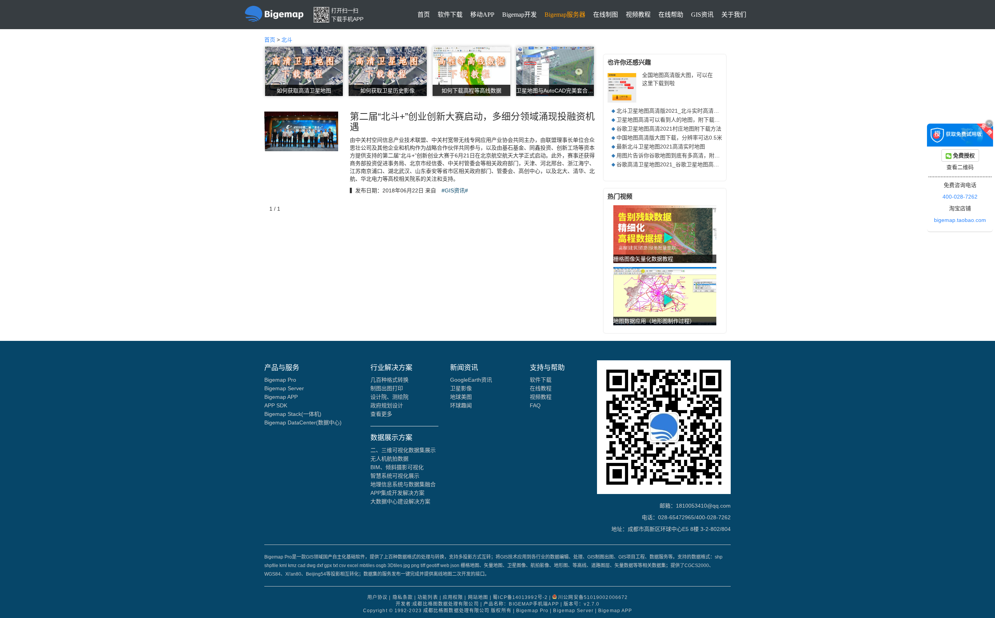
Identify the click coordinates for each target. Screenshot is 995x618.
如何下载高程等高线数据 (471, 90)
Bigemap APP (281, 397)
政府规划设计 (386, 405)
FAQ (535, 405)
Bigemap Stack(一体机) (292, 414)
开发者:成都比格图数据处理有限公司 (437, 604)
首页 (423, 14)
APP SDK (275, 405)
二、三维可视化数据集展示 (403, 450)
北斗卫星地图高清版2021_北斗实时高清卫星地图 (675, 111)
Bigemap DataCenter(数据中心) (303, 422)
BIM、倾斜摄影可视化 (397, 467)
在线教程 (541, 388)
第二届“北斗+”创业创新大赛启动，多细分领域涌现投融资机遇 (472, 121)
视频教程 (638, 14)
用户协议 (377, 597)
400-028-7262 (960, 197)
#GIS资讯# (455, 190)
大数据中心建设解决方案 (400, 501)
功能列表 (427, 597)
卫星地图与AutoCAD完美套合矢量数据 (555, 90)
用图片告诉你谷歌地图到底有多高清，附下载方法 (676, 155)
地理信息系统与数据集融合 (403, 484)
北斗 (286, 40)
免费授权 (963, 155)
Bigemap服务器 (565, 14)
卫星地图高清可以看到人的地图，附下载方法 (670, 120)
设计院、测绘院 (389, 397)
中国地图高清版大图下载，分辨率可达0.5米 (669, 137)
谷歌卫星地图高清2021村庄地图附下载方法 (668, 129)
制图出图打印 (386, 388)
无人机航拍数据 (389, 459)
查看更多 (381, 414)
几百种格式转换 (389, 380)
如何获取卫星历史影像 (387, 90)
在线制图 (605, 14)
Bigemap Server (284, 388)
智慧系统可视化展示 (394, 476)
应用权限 (453, 597)
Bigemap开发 (519, 14)
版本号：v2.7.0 (581, 604)
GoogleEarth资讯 (471, 380)
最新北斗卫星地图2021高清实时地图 (660, 146)
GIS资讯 (702, 14)
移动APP (482, 14)
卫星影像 (461, 388)
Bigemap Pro (280, 380)
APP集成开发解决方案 (397, 493)
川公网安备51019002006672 (593, 597)
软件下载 (450, 14)
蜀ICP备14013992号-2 (520, 597)
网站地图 (478, 597)
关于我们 (733, 14)
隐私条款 (403, 597)
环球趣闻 (461, 405)
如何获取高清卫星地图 (304, 90)
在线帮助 (670, 14)
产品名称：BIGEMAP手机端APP (521, 604)
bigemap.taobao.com (960, 220)
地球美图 (461, 397)
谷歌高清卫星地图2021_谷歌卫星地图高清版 (670, 164)
